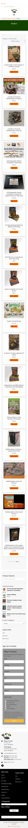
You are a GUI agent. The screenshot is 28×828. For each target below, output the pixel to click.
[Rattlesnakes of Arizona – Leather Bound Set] (14, 438)
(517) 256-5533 (17, 759)
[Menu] (14, 15)
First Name (7, 665)
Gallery (3, 795)
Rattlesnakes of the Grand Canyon (14, 513)
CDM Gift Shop (5, 789)
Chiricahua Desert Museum (13, 700)
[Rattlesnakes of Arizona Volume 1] (14, 470)
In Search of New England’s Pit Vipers (14, 354)
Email (5, 658)
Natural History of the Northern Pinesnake (14, 418)
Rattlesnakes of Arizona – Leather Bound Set (14, 450)
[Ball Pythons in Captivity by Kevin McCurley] (14, 246)
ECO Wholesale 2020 (12, 704)
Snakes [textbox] (13, 623)
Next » (17, 561)
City (5, 677)
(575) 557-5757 (13, 757)
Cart (4, 633)
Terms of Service (5, 798)
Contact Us (4, 792)
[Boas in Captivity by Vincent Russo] (14, 278)
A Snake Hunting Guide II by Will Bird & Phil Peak (14, 226)
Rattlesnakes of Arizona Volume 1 (14, 482)
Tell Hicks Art (4, 786)
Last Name (6, 671)
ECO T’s (3, 778)
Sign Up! (14, 720)
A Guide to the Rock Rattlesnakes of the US (14, 130)
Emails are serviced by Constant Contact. (10, 717)
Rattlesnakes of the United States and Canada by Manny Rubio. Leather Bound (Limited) (14, 547)
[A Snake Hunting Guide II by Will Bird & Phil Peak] (14, 214)
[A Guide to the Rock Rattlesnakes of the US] (14, 118)
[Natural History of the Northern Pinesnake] (14, 406)
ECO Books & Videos (10, 18)
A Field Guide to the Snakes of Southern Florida (14, 66)
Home (2, 18)
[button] (2, 765)
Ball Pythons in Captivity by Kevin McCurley (14, 258)
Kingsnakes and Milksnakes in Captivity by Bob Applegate (14, 386)
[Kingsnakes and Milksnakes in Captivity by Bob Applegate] (14, 374)
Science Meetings (11, 708)
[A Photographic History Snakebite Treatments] (14, 150)
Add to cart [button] (14, 168)
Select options (14, 72)
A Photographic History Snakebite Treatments (14, 162)
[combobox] (14, 623)
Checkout (5, 635)
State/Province (7, 684)
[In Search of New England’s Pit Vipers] (14, 342)
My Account (6, 638)
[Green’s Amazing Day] (14, 310)
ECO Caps (3, 781)
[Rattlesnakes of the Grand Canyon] (14, 501)
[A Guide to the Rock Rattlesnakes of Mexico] (14, 86)
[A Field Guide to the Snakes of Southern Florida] (14, 54)
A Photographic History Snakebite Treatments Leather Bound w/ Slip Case (14, 194)
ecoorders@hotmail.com (10, 753)
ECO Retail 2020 (10, 702)
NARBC (8, 706)
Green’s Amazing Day (14, 321)
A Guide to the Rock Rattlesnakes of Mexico (14, 98)
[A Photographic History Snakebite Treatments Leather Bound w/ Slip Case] (14, 181)
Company (6, 690)
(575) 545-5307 (13, 756)
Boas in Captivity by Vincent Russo (14, 290)
